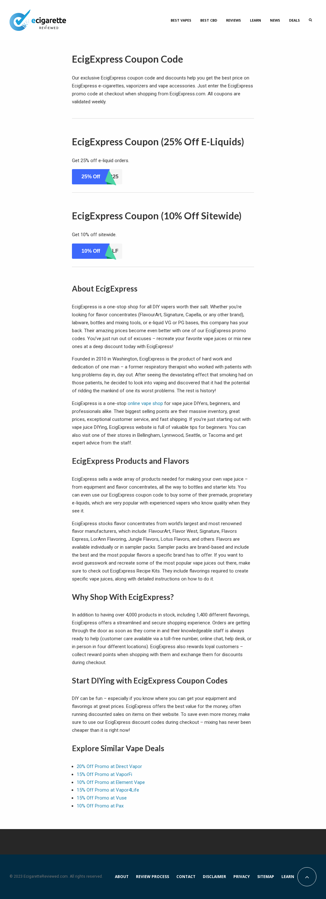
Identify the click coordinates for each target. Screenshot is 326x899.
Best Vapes (181, 20)
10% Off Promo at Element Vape (111, 782)
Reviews (233, 20)
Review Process (152, 876)
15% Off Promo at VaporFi (104, 774)
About (122, 876)
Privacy (241, 876)
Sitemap (265, 876)
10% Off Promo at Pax (100, 806)
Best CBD (208, 20)
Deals (294, 20)
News (275, 20)
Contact (185, 876)
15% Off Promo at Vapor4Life (108, 790)
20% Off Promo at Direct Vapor (109, 766)
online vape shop (145, 403)
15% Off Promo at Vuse (102, 798)
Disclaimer (214, 876)
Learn (255, 20)
